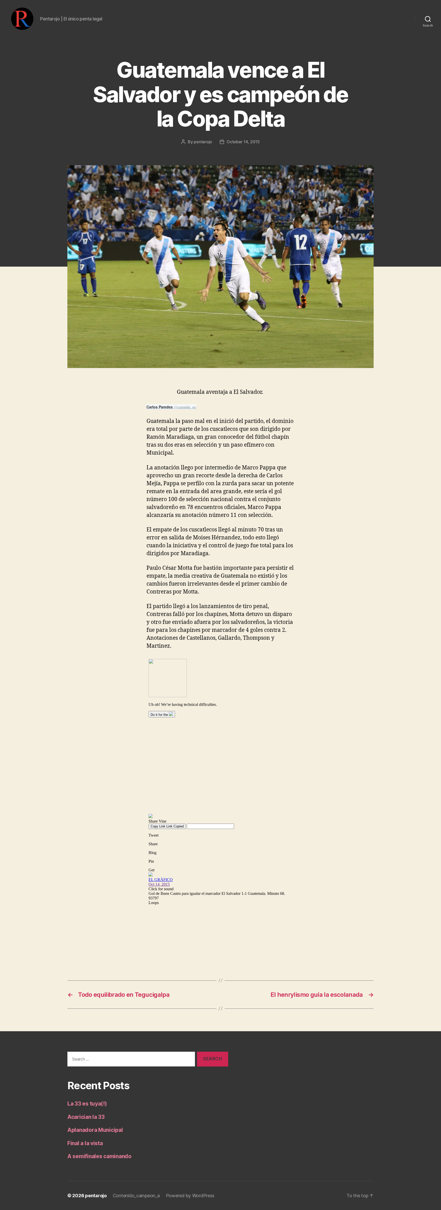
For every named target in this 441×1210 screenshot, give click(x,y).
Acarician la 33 (86, 1117)
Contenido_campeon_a (136, 1195)
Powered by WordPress (190, 1195)
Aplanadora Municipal (95, 1130)
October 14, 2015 (243, 141)
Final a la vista (85, 1143)
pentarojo (203, 141)
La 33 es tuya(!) (87, 1103)
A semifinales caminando (99, 1156)
